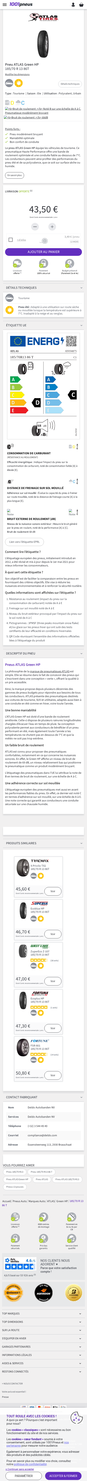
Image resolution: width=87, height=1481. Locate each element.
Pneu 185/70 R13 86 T (41, 1172)
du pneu (20, 653)
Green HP (62, 1201)
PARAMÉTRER (24, 1476)
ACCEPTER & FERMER (63, 1476)
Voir (53, 891)
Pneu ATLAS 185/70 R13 (67, 1179)
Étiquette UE (16, 325)
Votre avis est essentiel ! (14, 1392)
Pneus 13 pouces (14, 1187)
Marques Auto (37, 1201)
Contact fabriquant (21, 1097)
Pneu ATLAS (42, 1179)
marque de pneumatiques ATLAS (49, 671)
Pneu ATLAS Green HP (17, 1179)
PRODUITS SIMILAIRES (21, 843)
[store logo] (22, 4)
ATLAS (51, 1201)
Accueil (6, 1201)
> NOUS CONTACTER (12, 1383)
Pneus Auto (20, 1201)
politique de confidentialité (30, 1464)
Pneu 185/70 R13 (14, 1172)
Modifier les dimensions (17, 74)
